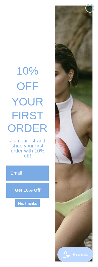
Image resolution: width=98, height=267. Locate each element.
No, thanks (27, 203)
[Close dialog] (90, 8)
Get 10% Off (27, 190)
